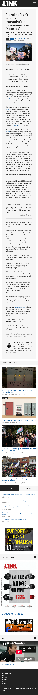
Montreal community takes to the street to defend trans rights (19, 450)
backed (8, 132)
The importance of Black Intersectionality (19, 420)
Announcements (6, 673)
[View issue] (19, 586)
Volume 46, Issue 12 (12, 613)
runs (24, 307)
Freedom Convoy (19, 125)
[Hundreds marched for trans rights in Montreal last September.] (19, 52)
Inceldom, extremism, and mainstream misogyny (14, 501)
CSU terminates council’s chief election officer (14, 520)
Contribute (5, 679)
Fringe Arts (4, 509)
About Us (4, 675)
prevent (8, 99)
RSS (3, 685)
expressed (8, 109)
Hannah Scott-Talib (20, 39)
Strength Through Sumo (9, 664)
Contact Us (5, 683)
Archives (4, 681)
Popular (28, 488)
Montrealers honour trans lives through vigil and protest (18, 391)
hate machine (18, 307)
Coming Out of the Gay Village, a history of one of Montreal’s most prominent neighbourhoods (18, 507)
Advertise (4, 677)
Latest (9, 488)
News (3, 497)
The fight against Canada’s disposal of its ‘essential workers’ (18, 480)
